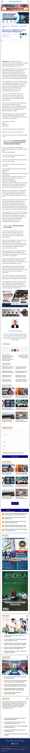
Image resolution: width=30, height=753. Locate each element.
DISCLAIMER (9, 749)
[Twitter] (15, 350)
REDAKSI (3, 749)
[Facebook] (12, 350)
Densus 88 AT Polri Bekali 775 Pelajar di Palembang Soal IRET (16, 734)
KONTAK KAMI (4, 751)
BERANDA (16, 748)
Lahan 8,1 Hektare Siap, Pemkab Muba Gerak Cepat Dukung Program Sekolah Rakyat (21, 367)
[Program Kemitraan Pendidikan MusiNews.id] (15, 17)
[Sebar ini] (21, 34)
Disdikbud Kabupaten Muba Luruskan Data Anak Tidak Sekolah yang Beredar (8, 372)
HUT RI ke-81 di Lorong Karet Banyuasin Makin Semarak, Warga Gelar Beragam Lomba (15, 648)
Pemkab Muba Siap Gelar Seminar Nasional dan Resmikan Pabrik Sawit (8, 367)
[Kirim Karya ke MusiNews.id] (15, 298)
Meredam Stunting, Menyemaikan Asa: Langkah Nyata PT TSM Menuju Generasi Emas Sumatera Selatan (15, 644)
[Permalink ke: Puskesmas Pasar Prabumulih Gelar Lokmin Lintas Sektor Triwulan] (22, 415)
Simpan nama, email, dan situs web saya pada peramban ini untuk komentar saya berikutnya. (13, 453)
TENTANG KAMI (23, 748)
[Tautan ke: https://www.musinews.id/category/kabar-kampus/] (27, 657)
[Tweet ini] (23, 34)
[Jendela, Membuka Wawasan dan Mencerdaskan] (15, 591)
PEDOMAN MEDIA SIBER (18, 749)
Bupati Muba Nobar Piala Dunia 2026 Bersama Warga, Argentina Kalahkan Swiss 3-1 (21, 372)
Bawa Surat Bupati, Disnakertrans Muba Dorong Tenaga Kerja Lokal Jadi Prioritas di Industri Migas (7, 380)
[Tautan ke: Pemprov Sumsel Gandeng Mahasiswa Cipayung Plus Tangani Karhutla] (15, 667)
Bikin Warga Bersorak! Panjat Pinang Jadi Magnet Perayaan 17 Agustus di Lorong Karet (7, 396)
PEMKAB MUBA (6, 344)
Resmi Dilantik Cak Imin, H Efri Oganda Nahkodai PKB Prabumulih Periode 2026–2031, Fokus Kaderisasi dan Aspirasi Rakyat (22, 408)
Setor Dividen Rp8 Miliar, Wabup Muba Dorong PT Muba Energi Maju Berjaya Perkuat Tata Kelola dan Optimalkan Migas (22, 380)
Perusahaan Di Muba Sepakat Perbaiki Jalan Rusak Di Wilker (23, 355)
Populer (8, 510)
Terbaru (22, 510)
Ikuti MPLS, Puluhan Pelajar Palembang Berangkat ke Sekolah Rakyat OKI (15, 726)
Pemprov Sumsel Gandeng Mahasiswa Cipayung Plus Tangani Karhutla (16, 530)
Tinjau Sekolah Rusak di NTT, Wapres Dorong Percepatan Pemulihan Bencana (14, 723)
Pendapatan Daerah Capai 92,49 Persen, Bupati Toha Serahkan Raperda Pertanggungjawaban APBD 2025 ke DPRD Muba (8, 376)
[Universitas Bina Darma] (15, 554)
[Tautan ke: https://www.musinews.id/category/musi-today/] (27, 616)
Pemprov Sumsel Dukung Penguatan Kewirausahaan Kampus (12, 693)
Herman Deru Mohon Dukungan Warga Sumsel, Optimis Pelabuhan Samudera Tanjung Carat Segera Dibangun (8, 357)
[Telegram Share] (26, 34)
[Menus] (2, 1)
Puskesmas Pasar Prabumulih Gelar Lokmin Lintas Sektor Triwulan (21, 420)
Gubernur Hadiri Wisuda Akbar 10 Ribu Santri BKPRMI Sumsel (15, 518)
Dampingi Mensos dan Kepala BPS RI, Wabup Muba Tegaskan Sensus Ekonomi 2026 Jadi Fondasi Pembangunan (21, 376)
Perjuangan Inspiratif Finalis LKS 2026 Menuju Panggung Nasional (14, 730)
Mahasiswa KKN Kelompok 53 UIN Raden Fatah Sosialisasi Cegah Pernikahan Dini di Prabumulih (15, 685)
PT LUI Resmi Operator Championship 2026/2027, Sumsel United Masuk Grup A (15, 640)
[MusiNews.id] (15, 1)
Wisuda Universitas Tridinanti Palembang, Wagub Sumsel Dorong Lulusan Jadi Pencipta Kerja (16, 514)
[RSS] (18, 350)
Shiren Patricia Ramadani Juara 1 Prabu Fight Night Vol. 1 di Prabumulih (21, 396)
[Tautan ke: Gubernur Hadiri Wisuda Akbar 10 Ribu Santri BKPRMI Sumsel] (15, 626)
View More (15, 503)
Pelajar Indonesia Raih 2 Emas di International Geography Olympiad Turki (15, 522)
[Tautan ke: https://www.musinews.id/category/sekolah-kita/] (27, 699)
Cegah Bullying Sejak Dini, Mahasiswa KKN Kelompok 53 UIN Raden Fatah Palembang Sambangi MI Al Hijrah (14, 689)
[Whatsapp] (21, 37)
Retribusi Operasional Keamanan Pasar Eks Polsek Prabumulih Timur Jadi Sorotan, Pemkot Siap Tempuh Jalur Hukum (8, 420)
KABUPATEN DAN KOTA (7, 36)
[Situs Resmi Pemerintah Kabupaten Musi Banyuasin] (15, 7)
